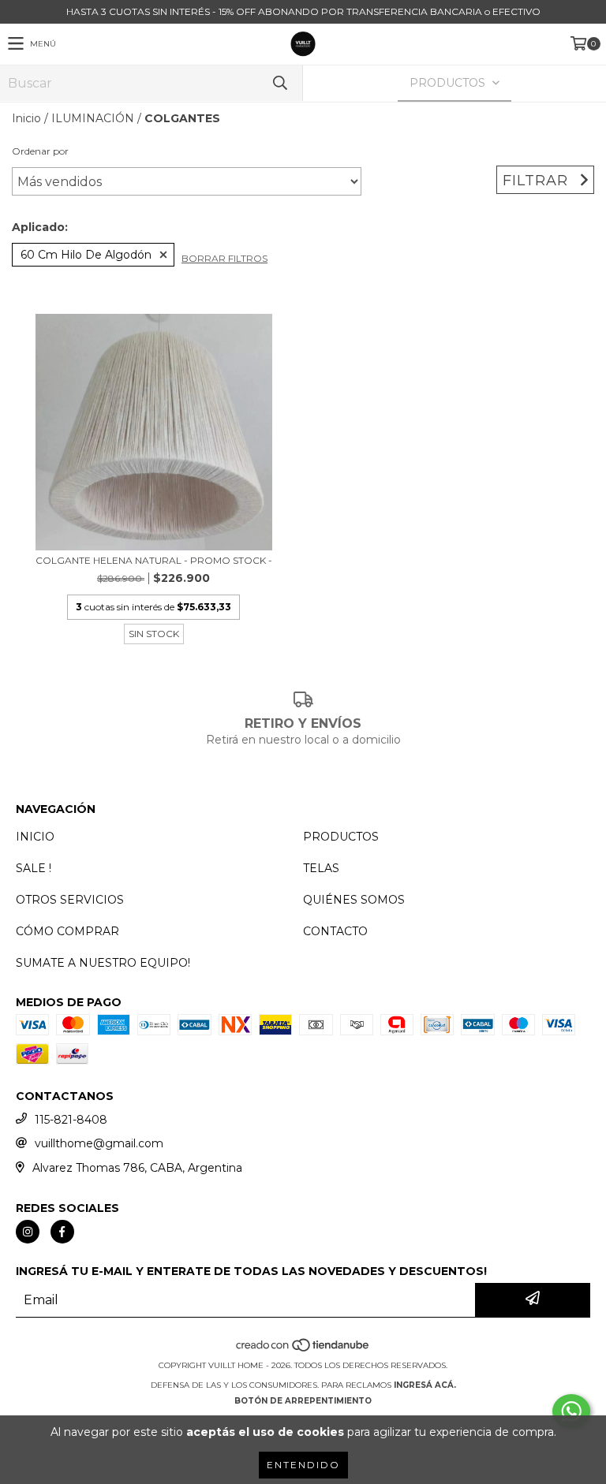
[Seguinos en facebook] (62, 1232)
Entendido (303, 1465)
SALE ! (33, 868)
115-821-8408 (71, 1120)
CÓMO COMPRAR (67, 931)
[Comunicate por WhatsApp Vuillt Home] (571, 1411)
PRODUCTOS (341, 837)
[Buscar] (279, 83)
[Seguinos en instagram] (27, 1232)
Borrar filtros (224, 258)
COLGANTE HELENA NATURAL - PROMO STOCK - (154, 560)
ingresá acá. (425, 1385)
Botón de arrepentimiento (303, 1401)
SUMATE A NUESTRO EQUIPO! (103, 963)
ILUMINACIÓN (92, 118)
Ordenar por (40, 151)
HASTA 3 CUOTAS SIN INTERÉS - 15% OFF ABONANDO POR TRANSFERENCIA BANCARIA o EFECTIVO (303, 11)
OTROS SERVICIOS (70, 900)
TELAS (321, 868)
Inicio (26, 118)
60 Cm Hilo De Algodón (86, 255)
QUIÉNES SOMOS (354, 900)
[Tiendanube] (303, 1349)
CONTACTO (335, 931)
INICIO (35, 837)
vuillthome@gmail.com (99, 1143)
